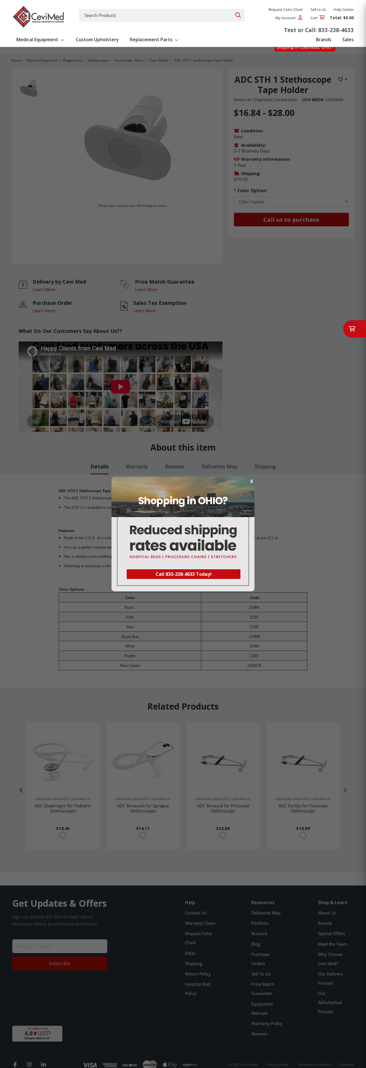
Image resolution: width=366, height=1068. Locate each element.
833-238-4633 (336, 30)
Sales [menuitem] (348, 39)
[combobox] (162, 15)
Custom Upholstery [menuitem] (97, 39)
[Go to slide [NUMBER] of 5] (21, 790)
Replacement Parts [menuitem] (151, 39)
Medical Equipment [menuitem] (37, 39)
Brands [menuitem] (323, 39)
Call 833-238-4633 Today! (184, 574)
